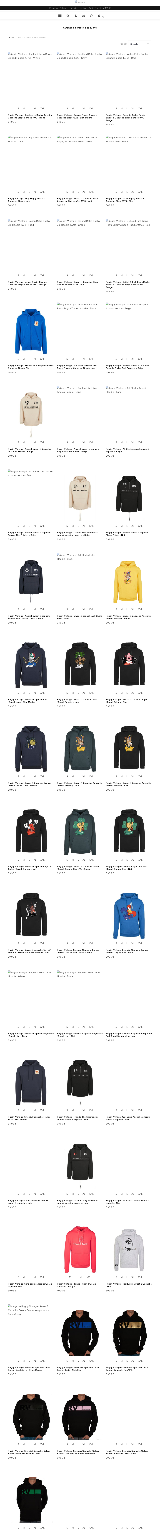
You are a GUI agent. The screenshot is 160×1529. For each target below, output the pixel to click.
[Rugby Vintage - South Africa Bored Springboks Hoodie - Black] (129, 999)
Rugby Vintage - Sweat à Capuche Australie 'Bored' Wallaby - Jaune (128, 617)
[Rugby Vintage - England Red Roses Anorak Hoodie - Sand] (80, 415)
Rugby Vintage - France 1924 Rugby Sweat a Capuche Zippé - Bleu (31, 367)
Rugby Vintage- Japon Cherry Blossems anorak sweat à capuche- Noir (77, 1201)
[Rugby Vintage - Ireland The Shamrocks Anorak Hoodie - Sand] (80, 498)
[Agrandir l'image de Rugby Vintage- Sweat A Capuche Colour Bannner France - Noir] (80, 1500)
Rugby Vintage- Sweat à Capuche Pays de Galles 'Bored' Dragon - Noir (29, 867)
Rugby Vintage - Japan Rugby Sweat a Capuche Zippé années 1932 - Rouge (28, 283)
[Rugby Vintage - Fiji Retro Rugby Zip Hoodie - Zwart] (31, 164)
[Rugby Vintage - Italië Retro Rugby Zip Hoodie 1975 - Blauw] (129, 164)
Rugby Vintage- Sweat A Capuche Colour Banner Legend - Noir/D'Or (127, 1368)
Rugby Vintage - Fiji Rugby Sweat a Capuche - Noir (129, 1285)
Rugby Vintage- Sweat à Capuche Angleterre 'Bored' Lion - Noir (80, 1035)
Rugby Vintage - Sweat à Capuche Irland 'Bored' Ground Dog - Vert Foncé (78, 867)
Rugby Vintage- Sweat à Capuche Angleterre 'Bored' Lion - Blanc (31, 1035)
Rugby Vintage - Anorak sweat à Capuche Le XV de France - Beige (29, 450)
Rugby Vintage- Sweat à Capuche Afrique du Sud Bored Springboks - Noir (129, 1035)
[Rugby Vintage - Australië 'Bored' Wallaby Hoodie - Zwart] (129, 749)
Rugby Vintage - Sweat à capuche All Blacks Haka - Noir (79, 617)
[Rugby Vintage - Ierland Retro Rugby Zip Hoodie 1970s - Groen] (80, 248)
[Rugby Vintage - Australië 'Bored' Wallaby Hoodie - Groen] (80, 749)
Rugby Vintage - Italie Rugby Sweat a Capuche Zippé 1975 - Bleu (125, 199)
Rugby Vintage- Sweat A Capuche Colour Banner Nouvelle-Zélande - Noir (29, 1452)
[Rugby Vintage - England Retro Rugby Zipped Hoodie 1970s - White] (31, 81)
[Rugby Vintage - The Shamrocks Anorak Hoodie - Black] (80, 1083)
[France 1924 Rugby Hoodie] (31, 1083)
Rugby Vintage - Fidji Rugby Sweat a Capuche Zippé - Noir (26, 199)
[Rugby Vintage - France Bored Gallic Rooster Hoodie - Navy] (80, 915)
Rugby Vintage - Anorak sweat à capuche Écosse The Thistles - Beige (29, 534)
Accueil (11, 37)
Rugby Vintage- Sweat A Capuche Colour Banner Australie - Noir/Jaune (127, 1452)
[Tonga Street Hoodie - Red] (80, 1250)
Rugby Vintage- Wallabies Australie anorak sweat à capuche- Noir (128, 1118)
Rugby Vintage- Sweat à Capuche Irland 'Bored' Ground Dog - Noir (126, 867)
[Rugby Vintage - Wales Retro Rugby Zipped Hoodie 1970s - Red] (129, 81)
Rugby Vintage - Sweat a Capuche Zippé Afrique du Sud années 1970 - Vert (78, 199)
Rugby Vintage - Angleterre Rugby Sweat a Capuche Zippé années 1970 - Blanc (30, 116)
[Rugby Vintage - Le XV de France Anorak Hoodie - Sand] (31, 415)
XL (35, 108)
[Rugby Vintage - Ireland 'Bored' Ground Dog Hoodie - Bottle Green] (80, 832)
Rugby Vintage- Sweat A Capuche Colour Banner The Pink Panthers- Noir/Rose (78, 1452)
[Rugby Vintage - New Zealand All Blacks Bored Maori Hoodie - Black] (31, 915)
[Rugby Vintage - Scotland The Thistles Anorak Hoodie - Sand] (31, 498)
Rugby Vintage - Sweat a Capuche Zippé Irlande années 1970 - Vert (78, 283)
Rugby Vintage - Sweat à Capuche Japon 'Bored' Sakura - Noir (127, 700)
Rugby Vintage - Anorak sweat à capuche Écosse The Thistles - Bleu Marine (29, 617)
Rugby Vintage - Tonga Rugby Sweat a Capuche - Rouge (77, 1285)
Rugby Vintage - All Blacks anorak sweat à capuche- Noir (127, 1201)
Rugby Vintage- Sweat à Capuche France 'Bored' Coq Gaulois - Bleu (127, 951)
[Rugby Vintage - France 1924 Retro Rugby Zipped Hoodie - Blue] (31, 331)
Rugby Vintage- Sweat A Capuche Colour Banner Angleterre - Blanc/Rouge (29, 1368)
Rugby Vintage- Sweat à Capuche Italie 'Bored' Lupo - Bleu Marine (28, 700)
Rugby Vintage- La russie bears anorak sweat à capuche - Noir (28, 1201)
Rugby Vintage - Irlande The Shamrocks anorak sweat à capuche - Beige (77, 534)
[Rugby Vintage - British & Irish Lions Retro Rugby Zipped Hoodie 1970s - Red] (129, 248)
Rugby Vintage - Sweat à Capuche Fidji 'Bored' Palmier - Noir (77, 700)
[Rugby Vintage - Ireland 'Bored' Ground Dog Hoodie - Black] (129, 832)
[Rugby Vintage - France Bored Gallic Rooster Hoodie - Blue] (129, 915)
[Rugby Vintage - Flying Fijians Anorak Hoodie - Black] (129, 498)
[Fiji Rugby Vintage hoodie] (129, 1250)
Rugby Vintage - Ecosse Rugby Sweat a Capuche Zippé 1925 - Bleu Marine (77, 116)
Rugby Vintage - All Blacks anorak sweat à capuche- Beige (127, 450)
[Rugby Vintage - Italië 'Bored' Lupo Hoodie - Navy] (31, 665)
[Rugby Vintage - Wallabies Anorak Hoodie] (129, 1083)
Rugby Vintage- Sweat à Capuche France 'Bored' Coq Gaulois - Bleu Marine (78, 951)
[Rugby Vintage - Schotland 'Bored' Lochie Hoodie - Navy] (31, 749)
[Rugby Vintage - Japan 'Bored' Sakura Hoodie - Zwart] (129, 665)
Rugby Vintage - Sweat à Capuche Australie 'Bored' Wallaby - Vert (79, 784)
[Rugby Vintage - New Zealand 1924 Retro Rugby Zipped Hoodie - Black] (80, 331)
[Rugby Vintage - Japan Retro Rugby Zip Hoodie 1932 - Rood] (31, 248)
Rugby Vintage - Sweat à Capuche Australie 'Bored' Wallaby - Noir (128, 784)
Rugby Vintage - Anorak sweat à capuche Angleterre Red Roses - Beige (78, 450)
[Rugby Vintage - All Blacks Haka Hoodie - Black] (80, 582)
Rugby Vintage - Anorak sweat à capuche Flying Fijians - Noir (127, 534)
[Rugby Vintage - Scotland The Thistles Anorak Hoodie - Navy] (31, 582)
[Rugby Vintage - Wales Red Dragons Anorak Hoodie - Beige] (129, 331)
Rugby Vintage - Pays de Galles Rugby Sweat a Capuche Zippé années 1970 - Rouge (126, 118)
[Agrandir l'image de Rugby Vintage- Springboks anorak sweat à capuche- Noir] (31, 1250)
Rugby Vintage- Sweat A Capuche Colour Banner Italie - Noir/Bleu (78, 1368)
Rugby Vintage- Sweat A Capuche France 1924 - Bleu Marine (29, 1118)
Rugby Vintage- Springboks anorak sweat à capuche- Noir (30, 1285)
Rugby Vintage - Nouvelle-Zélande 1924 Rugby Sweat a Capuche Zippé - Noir (77, 367)
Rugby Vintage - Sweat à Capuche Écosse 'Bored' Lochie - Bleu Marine (29, 784)
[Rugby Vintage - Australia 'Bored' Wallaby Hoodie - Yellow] (129, 582)
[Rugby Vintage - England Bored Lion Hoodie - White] (31, 999)
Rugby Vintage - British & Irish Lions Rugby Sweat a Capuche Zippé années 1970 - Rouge (128, 285)
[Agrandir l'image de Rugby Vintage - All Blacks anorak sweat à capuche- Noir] (129, 1166)
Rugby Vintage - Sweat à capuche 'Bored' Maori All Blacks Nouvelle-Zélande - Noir (29, 951)
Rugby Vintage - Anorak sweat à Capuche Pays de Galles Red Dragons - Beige (127, 367)
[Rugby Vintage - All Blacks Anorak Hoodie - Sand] (129, 415)
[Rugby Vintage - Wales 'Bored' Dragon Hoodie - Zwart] (31, 832)
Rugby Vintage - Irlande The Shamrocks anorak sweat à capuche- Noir (77, 1118)
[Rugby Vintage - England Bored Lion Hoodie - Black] (80, 999)
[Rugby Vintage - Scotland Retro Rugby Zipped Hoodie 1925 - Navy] (80, 81)
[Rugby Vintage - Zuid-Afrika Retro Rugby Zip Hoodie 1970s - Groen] (80, 164)
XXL (42, 108)
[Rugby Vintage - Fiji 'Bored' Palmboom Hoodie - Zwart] (80, 665)
